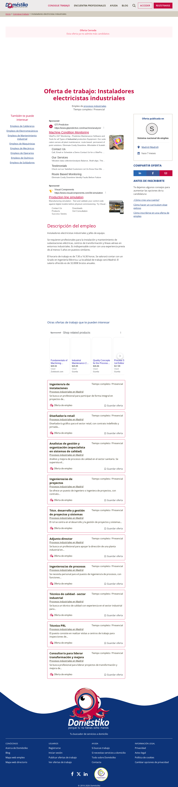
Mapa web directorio (16, 762)
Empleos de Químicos (22, 157)
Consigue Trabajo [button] (59, 5)
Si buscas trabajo (101, 748)
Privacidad (140, 748)
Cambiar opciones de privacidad (152, 762)
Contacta (96, 762)
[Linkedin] (85, 774)
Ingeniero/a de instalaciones (60, 386)
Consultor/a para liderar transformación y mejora (67, 655)
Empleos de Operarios (22, 153)
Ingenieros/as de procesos (67, 566)
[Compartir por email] (166, 173)
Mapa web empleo (15, 757)
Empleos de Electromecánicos (22, 130)
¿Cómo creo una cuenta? (146, 200)
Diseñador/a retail (62, 416)
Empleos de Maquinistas (22, 143)
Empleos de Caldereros (22, 126)
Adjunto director (61, 539)
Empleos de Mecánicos (22, 148)
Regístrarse (163, 5)
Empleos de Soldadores (22, 162)
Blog (125, 5)
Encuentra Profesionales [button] (90, 5)
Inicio (8, 14)
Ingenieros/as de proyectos (61, 481)
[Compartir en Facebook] (152, 173)
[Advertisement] (87, 62)
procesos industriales (95, 106)
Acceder (145, 5)
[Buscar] (134, 5)
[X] (78, 774)
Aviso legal (140, 752)
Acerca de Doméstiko (17, 748)
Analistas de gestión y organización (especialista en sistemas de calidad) (67, 447)
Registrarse (55, 748)
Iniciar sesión (55, 752)
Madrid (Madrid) (150, 147)
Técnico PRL (58, 625)
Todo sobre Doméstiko (104, 757)
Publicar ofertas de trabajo (63, 757)
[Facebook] (72, 774)
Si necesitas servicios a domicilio (109, 752)
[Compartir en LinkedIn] (140, 173)
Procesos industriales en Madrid (66, 391)
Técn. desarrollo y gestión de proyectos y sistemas (67, 512)
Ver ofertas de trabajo (60, 762)
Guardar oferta (114, 405)
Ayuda (114, 5)
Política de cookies (144, 757)
